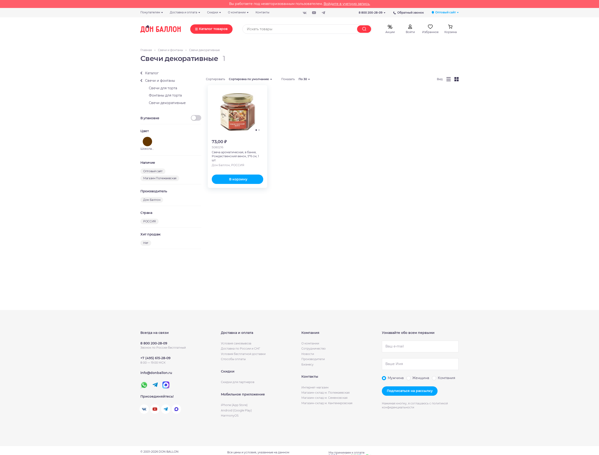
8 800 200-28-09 (371, 12)
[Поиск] (364, 29)
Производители (313, 359)
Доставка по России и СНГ (240, 348)
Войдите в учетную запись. (347, 4)
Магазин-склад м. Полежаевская (325, 392)
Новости (307, 354)
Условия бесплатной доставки (243, 354)
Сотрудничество (313, 348)
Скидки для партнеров (237, 382)
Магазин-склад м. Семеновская (324, 397)
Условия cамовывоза (236, 343)
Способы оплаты (233, 359)
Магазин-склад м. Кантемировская (326, 403)
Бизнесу (307, 364)
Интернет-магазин (315, 387)
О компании (310, 343)
